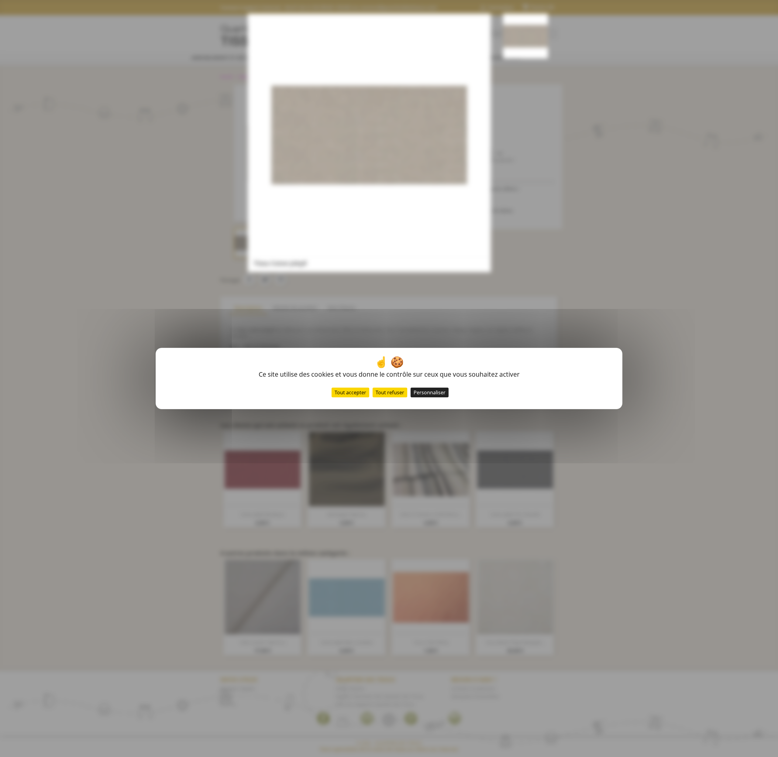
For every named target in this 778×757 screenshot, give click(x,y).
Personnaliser (430, 392)
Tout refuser (390, 392)
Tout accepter (350, 392)
